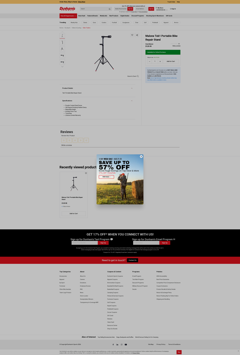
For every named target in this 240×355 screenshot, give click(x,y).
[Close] (141, 156)
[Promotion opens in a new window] (120, 179)
